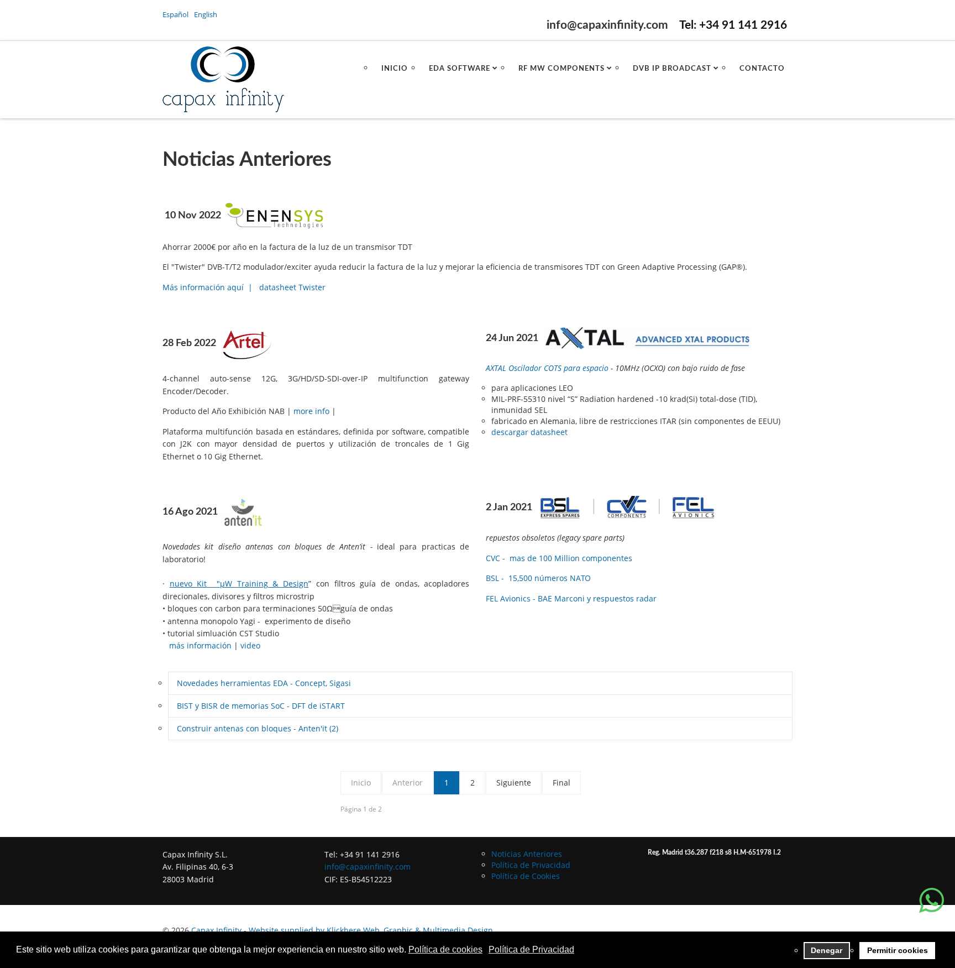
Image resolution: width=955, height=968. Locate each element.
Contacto (762, 68)
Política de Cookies (525, 876)
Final (561, 782)
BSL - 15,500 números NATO (538, 578)
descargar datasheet (529, 432)
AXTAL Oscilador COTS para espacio (547, 368)
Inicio (394, 68)
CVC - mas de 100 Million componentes (559, 558)
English (205, 14)
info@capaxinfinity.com (607, 25)
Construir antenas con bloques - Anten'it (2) (257, 728)
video (250, 645)
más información (200, 645)
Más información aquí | (207, 287)
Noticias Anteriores (526, 854)
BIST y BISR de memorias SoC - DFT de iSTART (261, 705)
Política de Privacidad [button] (531, 949)
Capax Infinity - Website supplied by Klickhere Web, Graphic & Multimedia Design (342, 930)
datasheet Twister (292, 287)
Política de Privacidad (530, 865)
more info (312, 411)
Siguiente (513, 782)
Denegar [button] (826, 950)
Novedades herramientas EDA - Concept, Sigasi (264, 683)
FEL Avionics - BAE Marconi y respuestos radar (571, 598)
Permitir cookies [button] (897, 950)
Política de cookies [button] (445, 949)
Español (176, 14)
